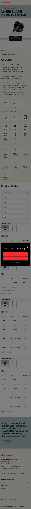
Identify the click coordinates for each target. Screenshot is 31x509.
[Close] (28, 245)
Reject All (15, 253)
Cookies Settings (15, 262)
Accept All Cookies (15, 258)
